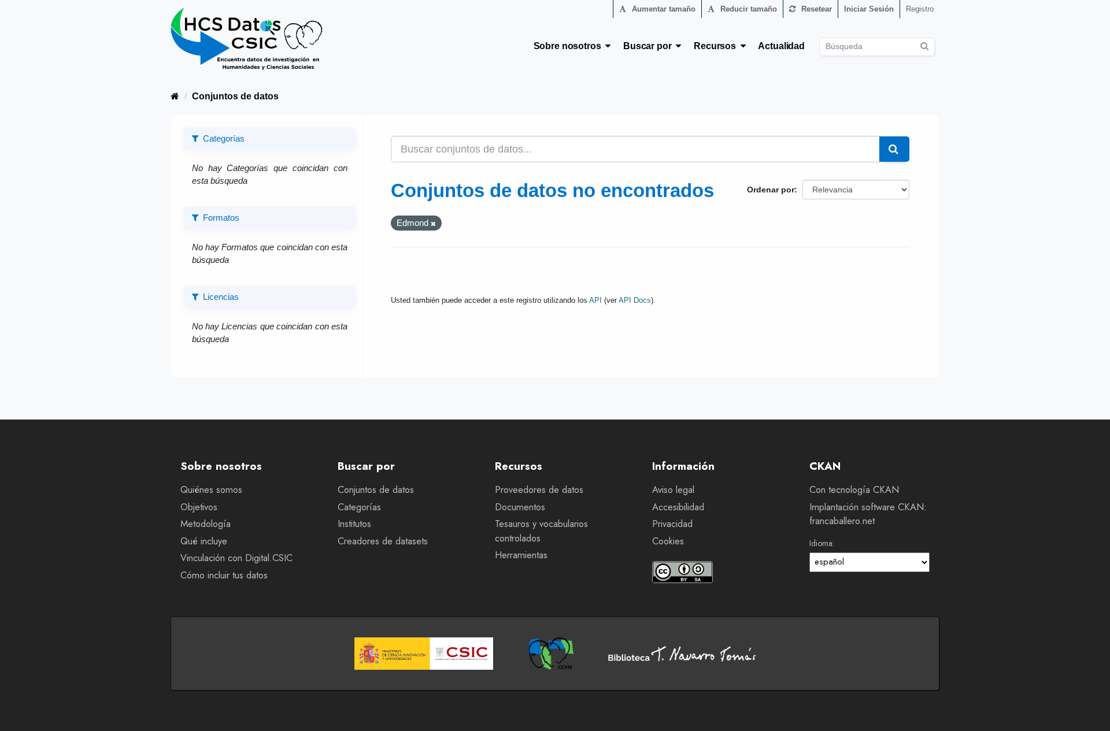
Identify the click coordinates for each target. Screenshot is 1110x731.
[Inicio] (175, 96)
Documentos (520, 507)
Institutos (354, 523)
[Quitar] (433, 223)
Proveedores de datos (539, 489)
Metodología (205, 523)
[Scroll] (1088, 709)
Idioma (820, 543)
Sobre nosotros (570, 46)
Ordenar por (770, 189)
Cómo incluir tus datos (224, 575)
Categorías (359, 507)
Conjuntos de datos (235, 96)
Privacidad (672, 523)
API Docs (635, 300)
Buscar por (649, 46)
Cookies (668, 541)
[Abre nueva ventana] (424, 653)
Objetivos (198, 507)
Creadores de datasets (383, 541)
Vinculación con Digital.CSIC (236, 558)
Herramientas (521, 555)
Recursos (717, 46)
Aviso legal (673, 489)
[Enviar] (924, 45)
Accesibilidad (678, 507)
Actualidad (781, 46)
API (595, 300)
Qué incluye (203, 541)
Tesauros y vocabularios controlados (541, 531)
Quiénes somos (211, 489)
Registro (920, 9)
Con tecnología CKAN (854, 489)
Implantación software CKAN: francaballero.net (868, 514)
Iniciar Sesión (869, 9)
